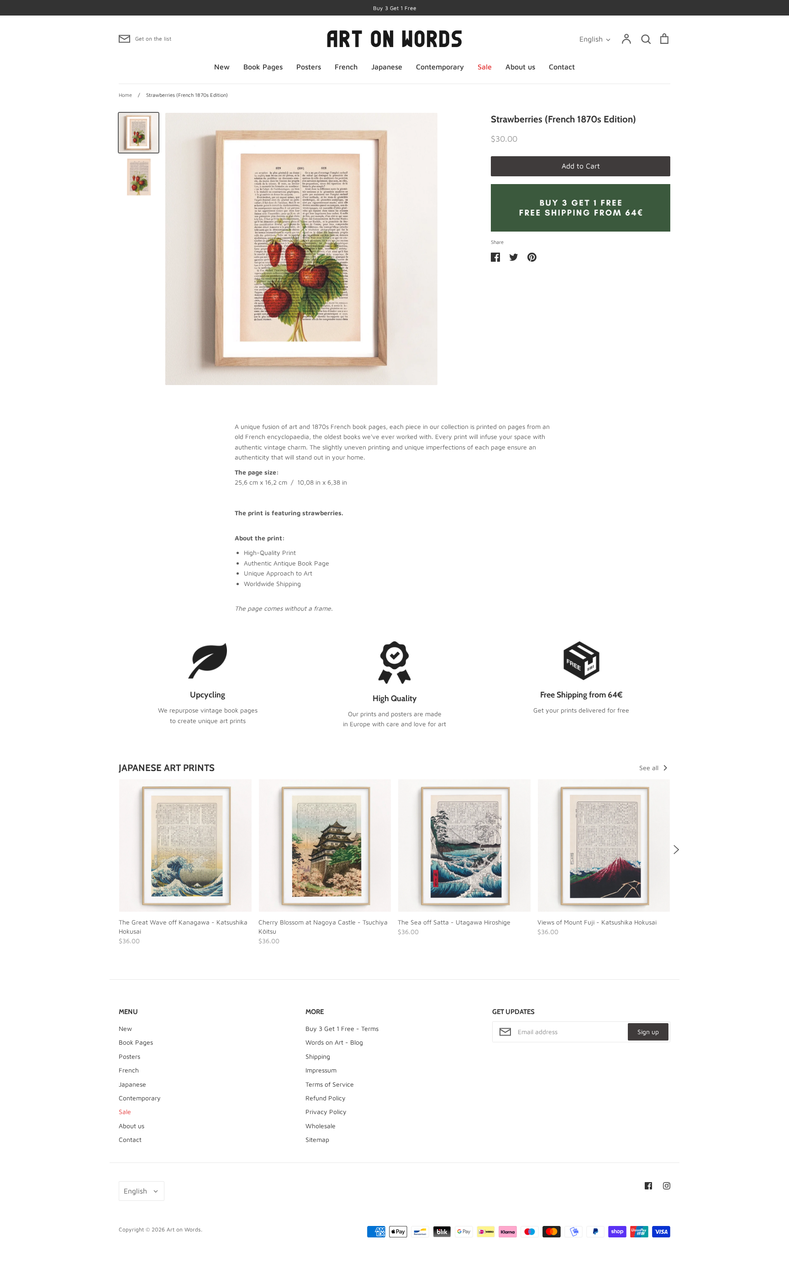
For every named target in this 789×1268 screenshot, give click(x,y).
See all (649, 767)
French (346, 67)
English (591, 39)
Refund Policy (325, 1098)
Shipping (317, 1056)
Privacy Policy (326, 1111)
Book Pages (263, 67)
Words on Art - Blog (334, 1042)
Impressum (321, 1070)
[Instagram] (667, 1186)
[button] (113, 850)
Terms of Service (329, 1084)
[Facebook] (648, 1186)
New (222, 67)
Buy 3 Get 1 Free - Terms (342, 1028)
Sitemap (317, 1139)
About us (520, 67)
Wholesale (320, 1126)
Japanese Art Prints (167, 767)
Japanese (386, 67)
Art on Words (184, 1229)
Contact (562, 67)
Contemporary (440, 67)
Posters (308, 67)
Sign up (648, 1032)
